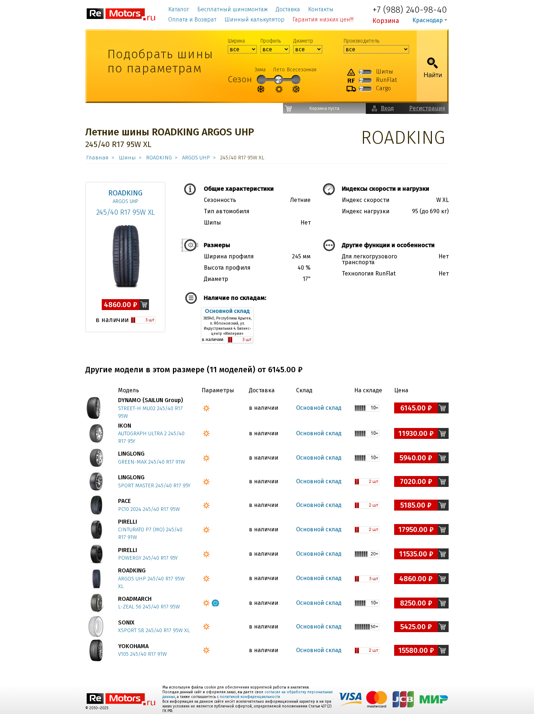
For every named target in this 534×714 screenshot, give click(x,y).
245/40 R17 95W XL (125, 212)
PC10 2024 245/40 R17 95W (149, 509)
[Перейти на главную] (121, 14)
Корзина (385, 21)
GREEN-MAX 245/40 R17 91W (151, 462)
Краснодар (427, 20)
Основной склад (227, 311)
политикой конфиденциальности (250, 697)
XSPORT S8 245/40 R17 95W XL (154, 630)
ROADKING (159, 157)
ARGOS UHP (196, 157)
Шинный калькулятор (254, 19)
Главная (97, 157)
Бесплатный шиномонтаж (232, 9)
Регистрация (427, 108)
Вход (387, 108)
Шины (127, 157)
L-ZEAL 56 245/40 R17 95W (149, 606)
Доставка (288, 9)
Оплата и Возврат (192, 19)
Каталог (178, 9)
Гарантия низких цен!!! (322, 19)
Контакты (320, 9)
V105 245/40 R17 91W (142, 654)
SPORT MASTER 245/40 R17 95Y (154, 485)
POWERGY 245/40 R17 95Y (148, 558)
